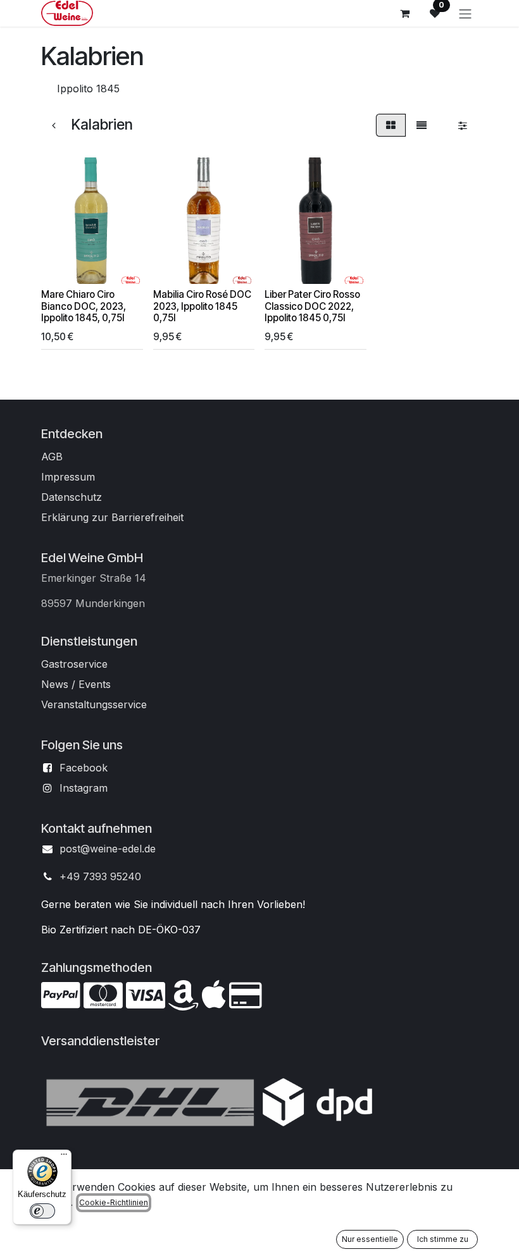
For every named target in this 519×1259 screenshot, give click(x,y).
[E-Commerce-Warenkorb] (404, 13)
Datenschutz (71, 497)
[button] (60, 267)
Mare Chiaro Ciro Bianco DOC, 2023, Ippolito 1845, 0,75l (83, 305)
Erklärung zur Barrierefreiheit (112, 517)
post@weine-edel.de (107, 848)
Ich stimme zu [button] (442, 1239)
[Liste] (421, 125)
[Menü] (64, 1157)
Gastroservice (74, 664)
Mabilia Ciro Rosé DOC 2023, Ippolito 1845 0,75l (202, 305)
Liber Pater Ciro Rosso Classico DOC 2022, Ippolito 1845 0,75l (312, 305)
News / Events (76, 684)
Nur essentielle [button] (370, 1239)
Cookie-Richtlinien (113, 1202)
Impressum (68, 476)
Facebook (83, 767)
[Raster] (390, 125)
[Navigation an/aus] (465, 13)
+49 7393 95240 (100, 876)
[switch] (42, 1211)
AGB (52, 456)
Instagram (83, 788)
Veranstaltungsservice (94, 704)
